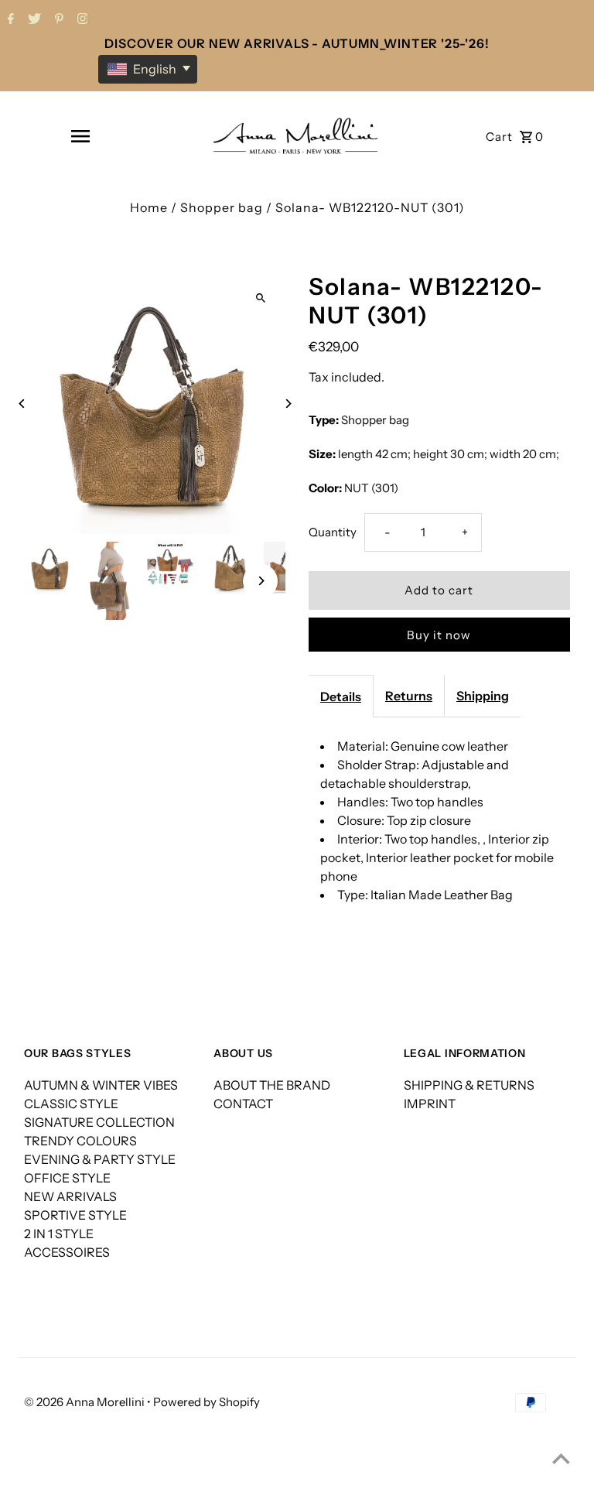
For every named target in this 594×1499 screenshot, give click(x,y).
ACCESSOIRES (67, 1252)
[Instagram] (80, 20)
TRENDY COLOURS (80, 1140)
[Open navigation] (80, 136)
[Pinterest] (57, 20)
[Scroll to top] (561, 1458)
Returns (408, 695)
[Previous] (22, 403)
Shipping (482, 695)
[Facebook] (9, 20)
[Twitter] (32, 20)
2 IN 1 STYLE (59, 1233)
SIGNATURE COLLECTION (99, 1122)
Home (149, 207)
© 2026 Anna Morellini (85, 1402)
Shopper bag (221, 207)
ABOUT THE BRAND (271, 1085)
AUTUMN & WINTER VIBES (101, 1085)
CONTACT (243, 1103)
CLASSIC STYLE (71, 1103)
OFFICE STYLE (67, 1178)
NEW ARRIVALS (70, 1196)
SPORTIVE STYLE (75, 1215)
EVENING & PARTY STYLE (100, 1159)
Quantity (333, 532)
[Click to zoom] (260, 297)
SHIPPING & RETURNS (469, 1085)
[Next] (287, 403)
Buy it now (439, 635)
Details (340, 696)
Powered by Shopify (206, 1402)
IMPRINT (430, 1103)
